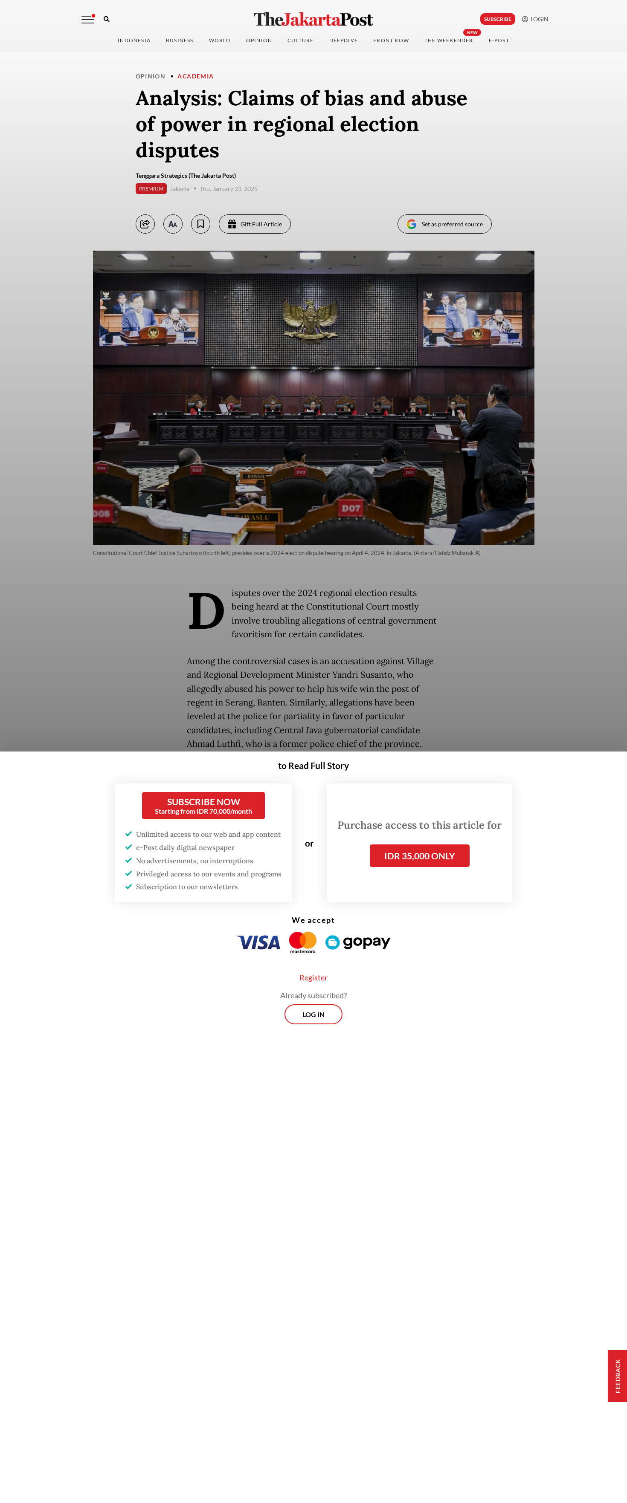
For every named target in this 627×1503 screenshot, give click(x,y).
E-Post (499, 40)
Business (180, 40)
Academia (195, 76)
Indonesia (134, 40)
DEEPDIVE (343, 40)
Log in (313, 1014)
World (220, 40)
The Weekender (448, 40)
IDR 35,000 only (419, 855)
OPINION (259, 40)
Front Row (391, 40)
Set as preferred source (452, 224)
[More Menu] (88, 19)
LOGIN (538, 19)
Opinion (151, 76)
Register (313, 977)
